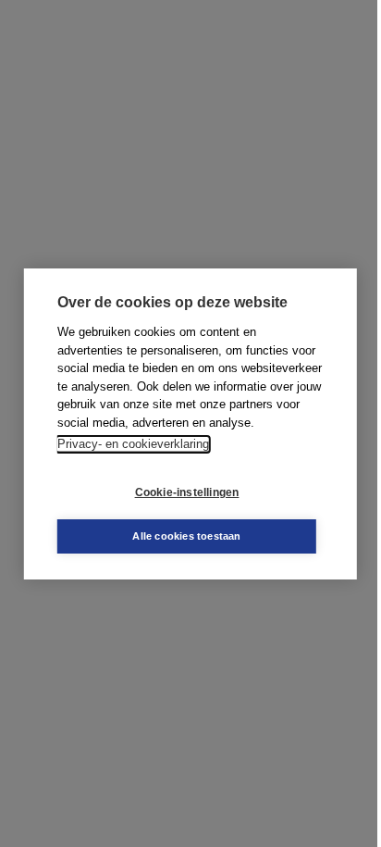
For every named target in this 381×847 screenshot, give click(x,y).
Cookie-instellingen (187, 492)
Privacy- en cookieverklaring (133, 444)
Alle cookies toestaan (186, 536)
